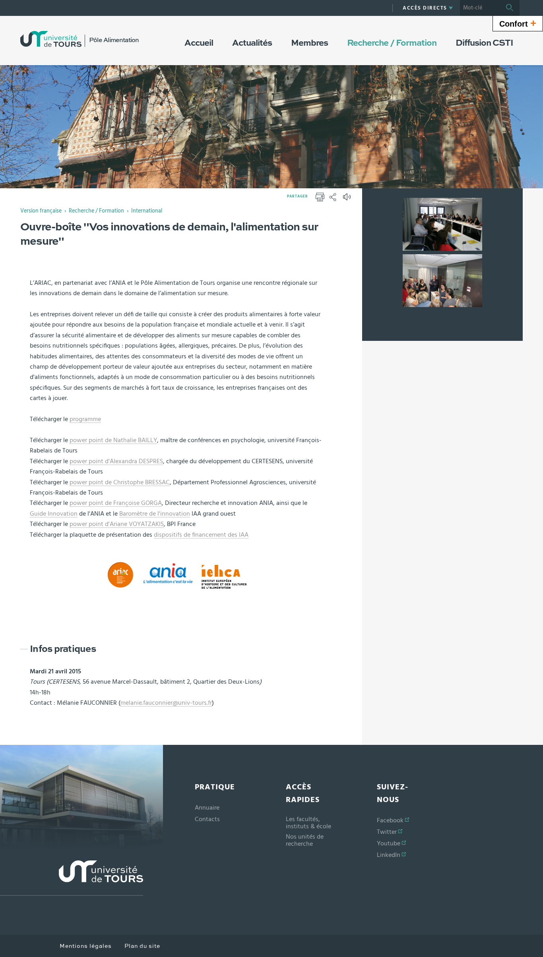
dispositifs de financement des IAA (201, 535)
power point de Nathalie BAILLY (113, 440)
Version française (41, 211)
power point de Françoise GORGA (116, 503)
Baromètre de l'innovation (154, 513)
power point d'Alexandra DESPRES (116, 461)
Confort (517, 23)
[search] (480, 8)
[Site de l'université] (71, 878)
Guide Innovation (54, 513)
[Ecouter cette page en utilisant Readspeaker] (348, 199)
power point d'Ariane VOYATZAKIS (117, 524)
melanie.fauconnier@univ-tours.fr (166, 703)
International (146, 211)
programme (85, 419)
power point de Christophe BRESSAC (120, 482)
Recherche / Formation (96, 211)
